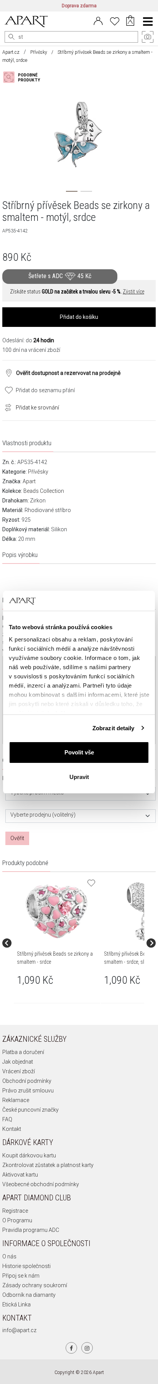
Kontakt (11, 1129)
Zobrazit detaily (113, 728)
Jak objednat (17, 1062)
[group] (57, 943)
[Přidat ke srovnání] (6, 407)
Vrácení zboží (18, 1071)
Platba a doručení (23, 1052)
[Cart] (130, 21)
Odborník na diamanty (29, 1295)
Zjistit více (133, 291)
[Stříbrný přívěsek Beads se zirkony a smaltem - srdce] (56, 911)
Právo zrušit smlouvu (28, 1090)
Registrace (15, 1211)
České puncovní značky (30, 1110)
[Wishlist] (115, 20)
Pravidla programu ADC (30, 1230)
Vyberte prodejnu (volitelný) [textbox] (43, 815)
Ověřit (17, 838)
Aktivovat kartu (20, 1175)
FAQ (7, 1119)
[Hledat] (11, 37)
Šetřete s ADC (59, 276)
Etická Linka (16, 1304)
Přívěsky (38, 52)
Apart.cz (11, 52)
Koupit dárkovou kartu (29, 1155)
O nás (9, 1256)
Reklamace (15, 1100)
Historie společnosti (26, 1266)
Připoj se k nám (21, 1276)
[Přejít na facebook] (71, 1348)
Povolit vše (79, 752)
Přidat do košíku (79, 317)
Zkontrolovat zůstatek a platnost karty (48, 1165)
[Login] (98, 20)
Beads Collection (43, 491)
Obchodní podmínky (26, 1081)
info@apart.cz (19, 1330)
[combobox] (80, 794)
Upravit (79, 777)
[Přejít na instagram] (87, 1348)
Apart (29, 481)
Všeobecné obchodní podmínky (40, 1184)
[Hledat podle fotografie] (25, 77)
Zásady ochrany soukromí (34, 1285)
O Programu (17, 1220)
